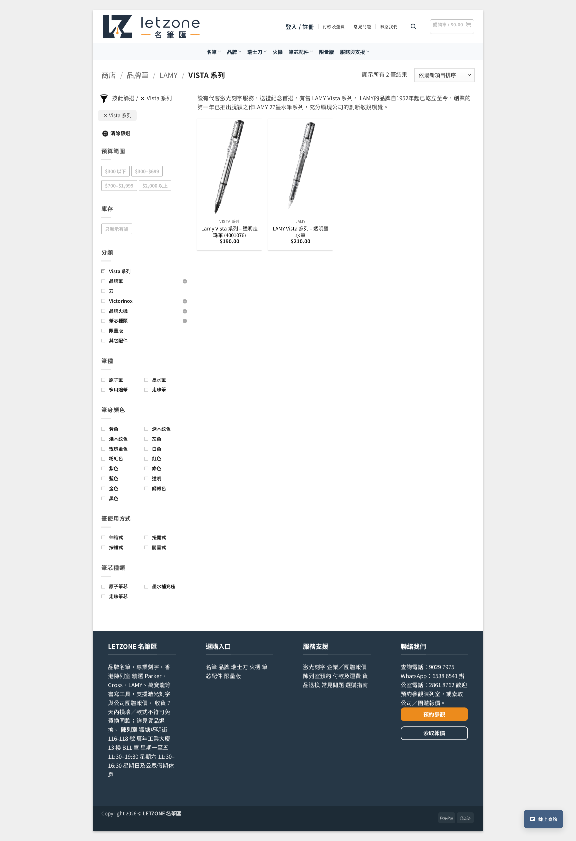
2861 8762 (441, 685)
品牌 (232, 51)
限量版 (326, 51)
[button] (300, 27)
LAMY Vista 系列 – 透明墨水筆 (300, 231)
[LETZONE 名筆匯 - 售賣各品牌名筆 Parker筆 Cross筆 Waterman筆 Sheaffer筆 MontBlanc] (151, 26)
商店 (108, 75)
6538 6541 (445, 676)
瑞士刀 (254, 51)
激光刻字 (314, 667)
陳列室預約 (317, 676)
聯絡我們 (388, 26)
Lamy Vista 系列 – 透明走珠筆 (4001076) (229, 231)
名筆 (212, 51)
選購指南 (356, 685)
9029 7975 (441, 667)
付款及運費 (334, 26)
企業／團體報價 (347, 667)
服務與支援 (352, 51)
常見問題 (362, 26)
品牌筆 (138, 75)
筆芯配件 (299, 51)
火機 (278, 51)
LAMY (168, 75)
